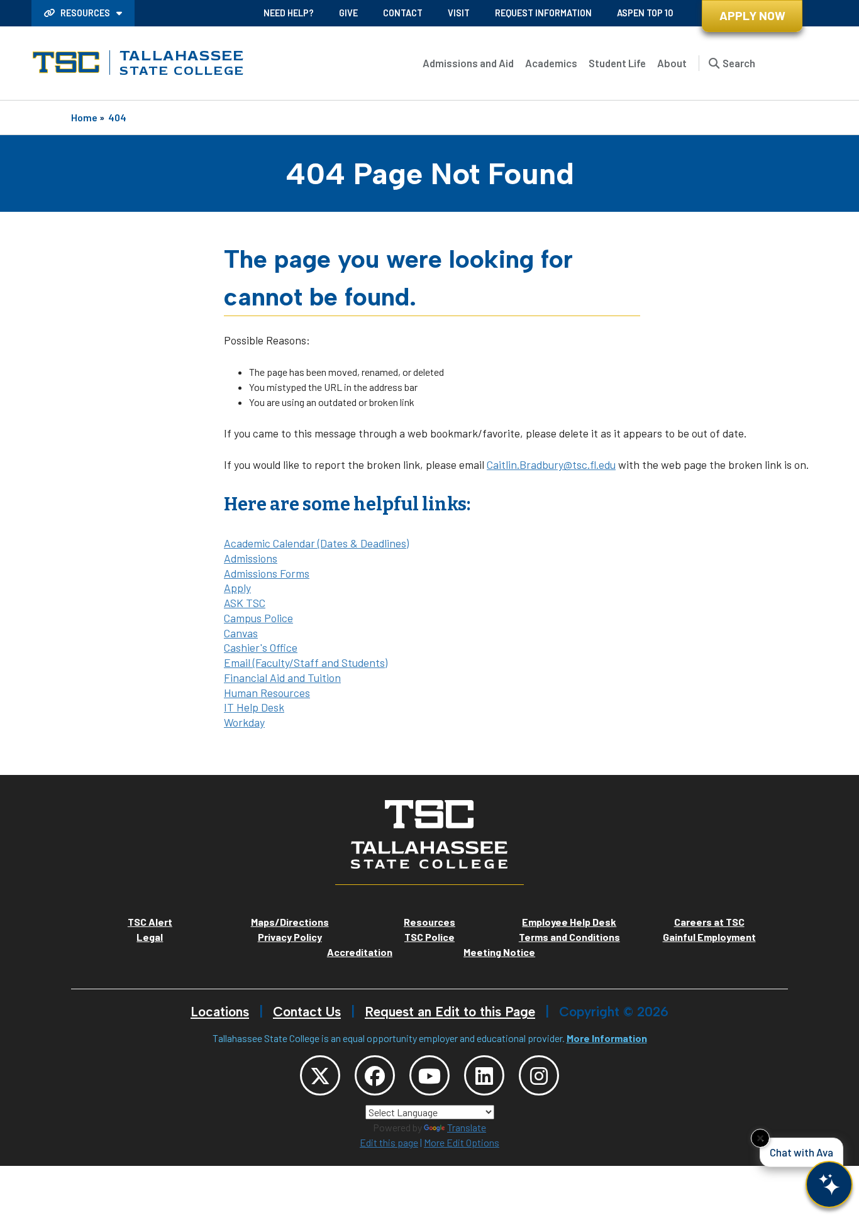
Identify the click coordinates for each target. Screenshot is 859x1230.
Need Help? (288, 13)
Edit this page (389, 1142)
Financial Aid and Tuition (282, 677)
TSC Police (429, 937)
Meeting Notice (499, 952)
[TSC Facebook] (375, 1075)
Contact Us (307, 1011)
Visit (459, 13)
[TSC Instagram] (539, 1075)
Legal (149, 937)
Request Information (543, 13)
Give (348, 13)
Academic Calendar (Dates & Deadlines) (316, 543)
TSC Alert (150, 922)
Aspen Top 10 (645, 13)
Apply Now (752, 15)
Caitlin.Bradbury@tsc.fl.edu (551, 464)
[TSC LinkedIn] (484, 1075)
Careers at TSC (709, 922)
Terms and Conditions (569, 937)
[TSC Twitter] (320, 1075)
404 (117, 117)
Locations (220, 1011)
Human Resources (267, 693)
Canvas (241, 633)
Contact (403, 13)
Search (739, 63)
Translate (466, 1127)
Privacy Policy (290, 937)
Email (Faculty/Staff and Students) (305, 662)
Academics (551, 63)
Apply (237, 588)
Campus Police (258, 618)
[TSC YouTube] (429, 1075)
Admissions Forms (266, 573)
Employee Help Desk (569, 922)
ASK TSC (244, 603)
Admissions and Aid (468, 63)
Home (84, 117)
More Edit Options (461, 1142)
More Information (607, 1038)
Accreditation (359, 952)
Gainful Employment (709, 937)
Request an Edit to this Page (450, 1011)
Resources (85, 13)
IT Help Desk (254, 707)
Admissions (250, 558)
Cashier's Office (260, 647)
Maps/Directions (290, 922)
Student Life (617, 63)
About (672, 63)
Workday (244, 722)
